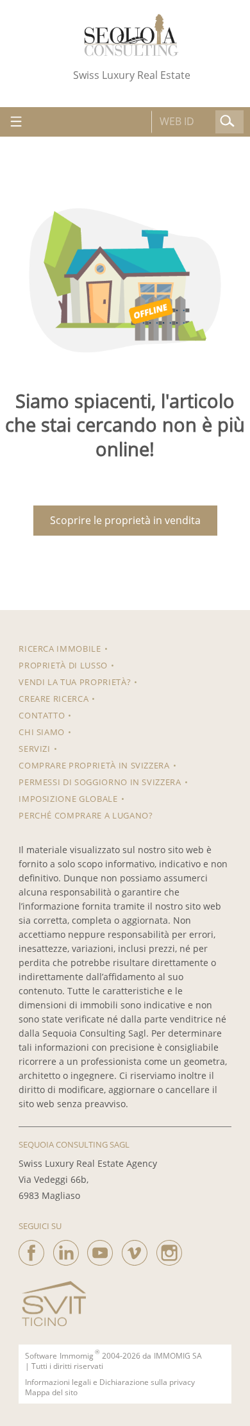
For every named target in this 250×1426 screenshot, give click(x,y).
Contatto (42, 715)
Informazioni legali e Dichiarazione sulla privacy (110, 1382)
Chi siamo (42, 732)
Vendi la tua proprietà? (75, 682)
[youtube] (100, 1250)
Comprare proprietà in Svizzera (94, 765)
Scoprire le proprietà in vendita (125, 520)
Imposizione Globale (68, 798)
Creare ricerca (53, 698)
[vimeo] (134, 1250)
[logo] (131, 35)
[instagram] (169, 1250)
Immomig (77, 1356)
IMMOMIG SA (178, 1356)
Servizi (35, 748)
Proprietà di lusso (63, 665)
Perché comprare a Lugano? (86, 815)
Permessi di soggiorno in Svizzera (100, 782)
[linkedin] (66, 1250)
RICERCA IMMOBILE (60, 648)
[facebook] (31, 1250)
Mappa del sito (51, 1393)
